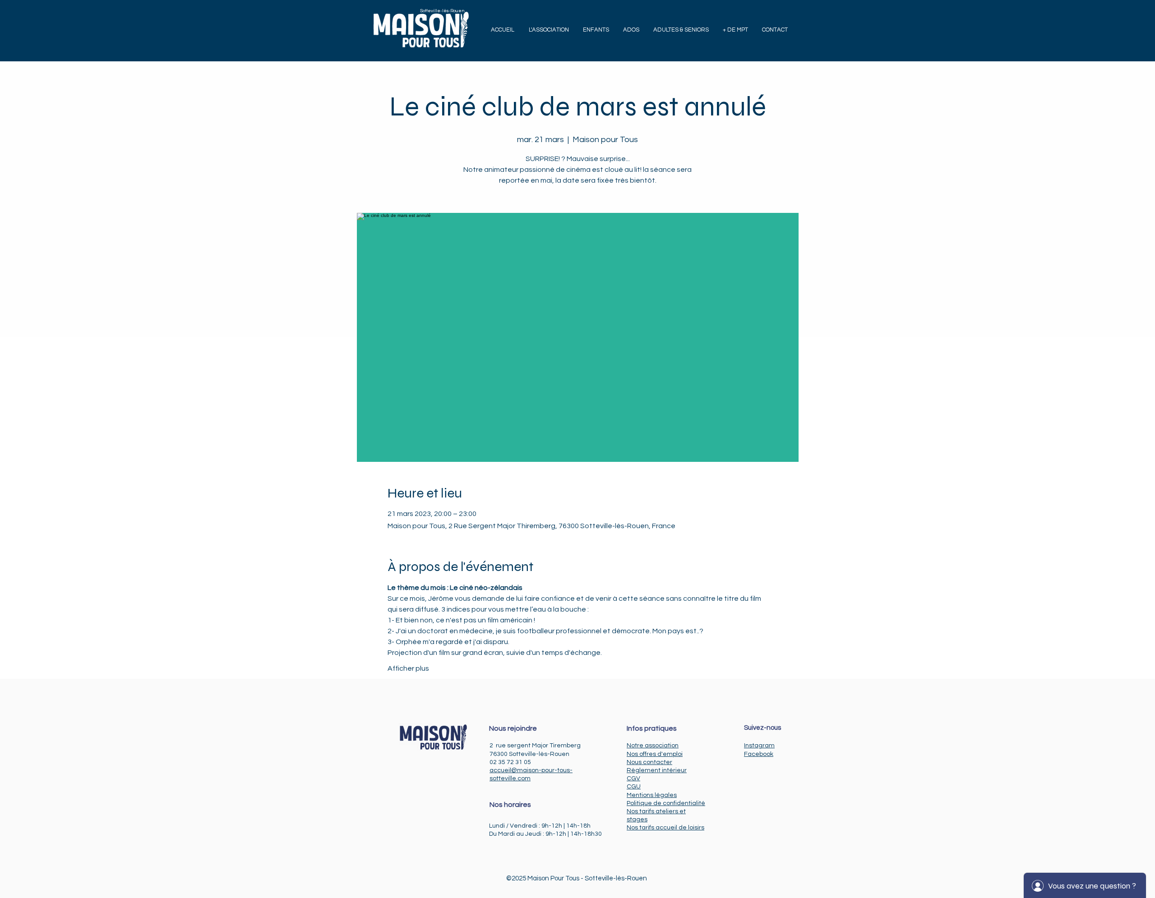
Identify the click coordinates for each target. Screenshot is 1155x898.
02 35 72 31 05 (510, 762)
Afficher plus (408, 668)
